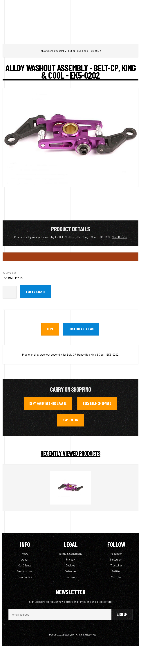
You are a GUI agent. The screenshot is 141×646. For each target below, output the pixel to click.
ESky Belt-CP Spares (97, 403)
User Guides (25, 577)
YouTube (116, 577)
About (24, 559)
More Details (119, 237)
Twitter (116, 571)
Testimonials (25, 571)
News (24, 553)
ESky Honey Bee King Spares (48, 403)
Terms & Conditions (70, 553)
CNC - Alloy (70, 420)
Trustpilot (116, 565)
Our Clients (24, 565)
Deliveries (70, 571)
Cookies (70, 565)
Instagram (116, 559)
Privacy (70, 559)
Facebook (116, 553)
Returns (70, 577)
